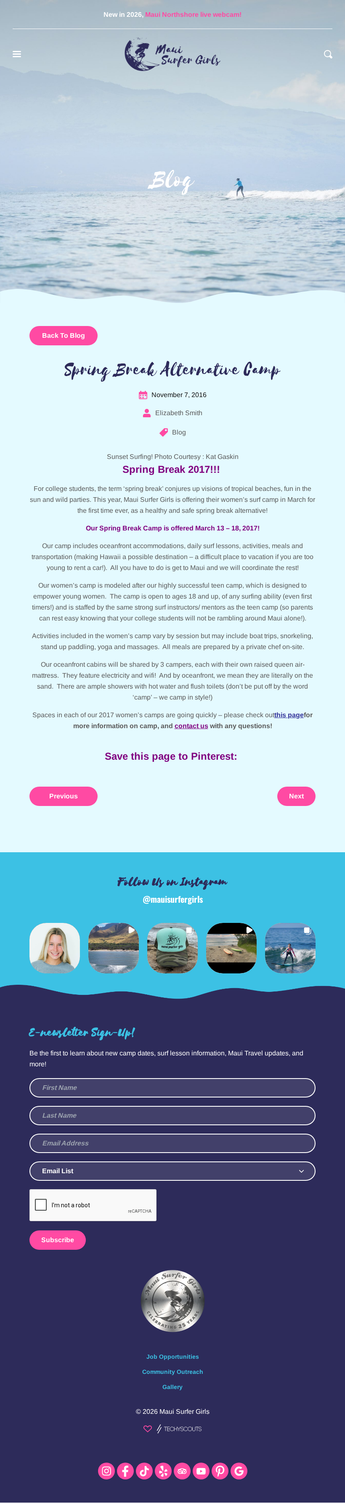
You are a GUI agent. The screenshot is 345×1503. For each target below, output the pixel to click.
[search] (328, 54)
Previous (63, 796)
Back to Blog (63, 335)
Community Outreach (172, 1371)
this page (289, 714)
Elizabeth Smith (178, 412)
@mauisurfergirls (173, 899)
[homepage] (172, 54)
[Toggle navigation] (17, 54)
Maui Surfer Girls (184, 1411)
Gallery (172, 1387)
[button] (54, 948)
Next (296, 796)
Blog (179, 432)
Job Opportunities (172, 1356)
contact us (191, 725)
